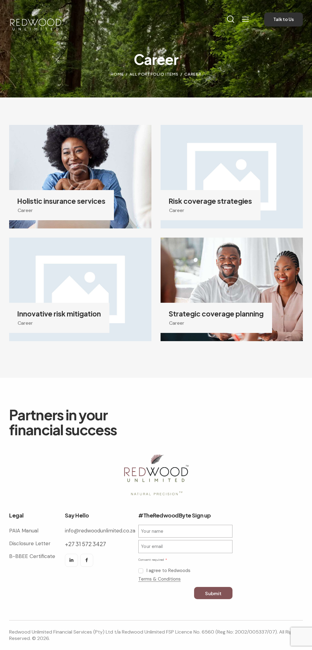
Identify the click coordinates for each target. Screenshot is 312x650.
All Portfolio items (154, 74)
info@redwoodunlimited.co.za (100, 530)
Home (117, 74)
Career (25, 210)
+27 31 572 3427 (85, 543)
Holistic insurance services (61, 201)
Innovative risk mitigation (59, 314)
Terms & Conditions (159, 579)
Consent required (151, 560)
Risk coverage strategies (210, 201)
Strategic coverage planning (216, 314)
